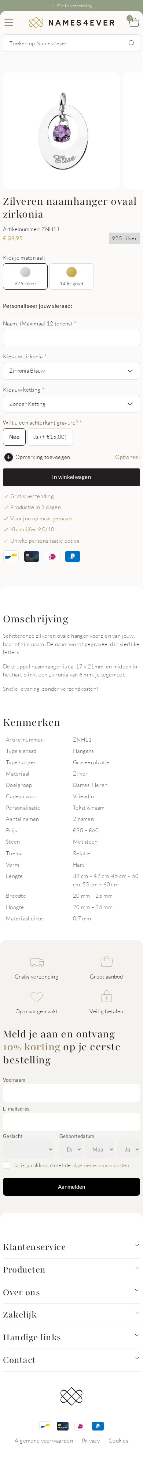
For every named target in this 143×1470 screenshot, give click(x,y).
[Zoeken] (132, 43)
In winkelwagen (71, 477)
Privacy (91, 1440)
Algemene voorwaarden (44, 1440)
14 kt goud (71, 283)
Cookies (118, 1440)
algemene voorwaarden (100, 1165)
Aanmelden (71, 1186)
